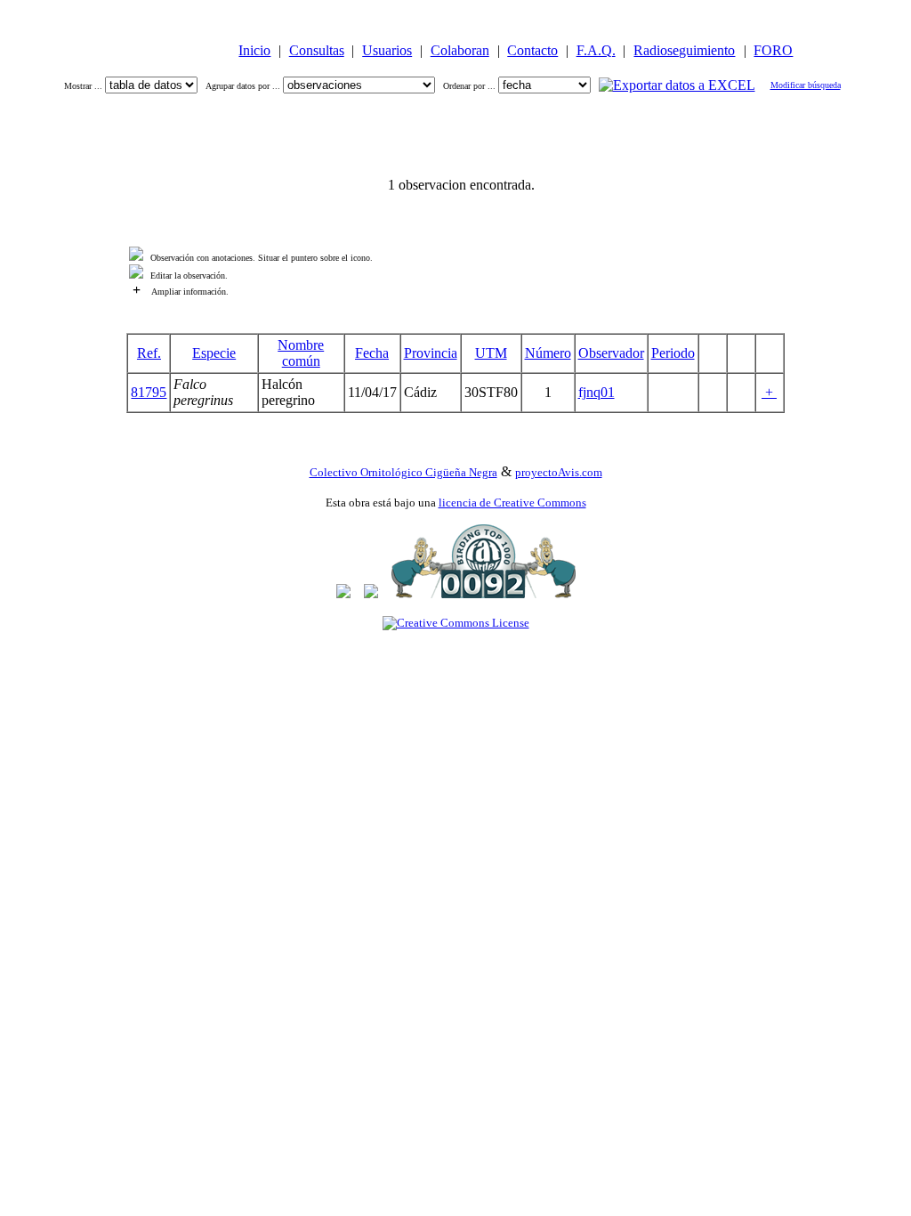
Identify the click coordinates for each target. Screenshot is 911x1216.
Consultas (316, 50)
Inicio (254, 50)
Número (548, 353)
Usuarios (387, 50)
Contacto (532, 50)
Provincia (430, 353)
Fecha (372, 353)
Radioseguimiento (684, 50)
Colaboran (460, 50)
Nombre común (301, 353)
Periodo (673, 353)
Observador (611, 353)
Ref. (149, 353)
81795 (148, 392)
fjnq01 (596, 392)
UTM (491, 353)
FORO (773, 50)
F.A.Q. (596, 50)
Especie (214, 353)
